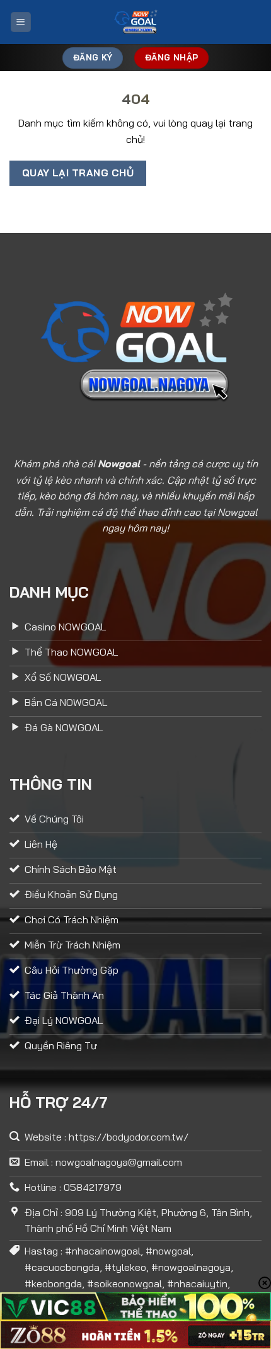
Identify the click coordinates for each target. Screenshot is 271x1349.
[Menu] (21, 22)
